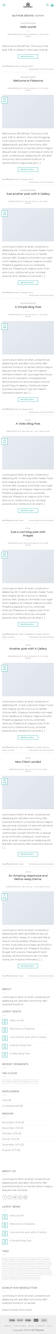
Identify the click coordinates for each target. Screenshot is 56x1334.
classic (12, 1259)
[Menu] (4, 4)
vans (5, 1278)
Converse (22, 1259)
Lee (48, 1264)
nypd (19, 1268)
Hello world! (28, 27)
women (11, 637)
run (16, 1273)
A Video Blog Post (28, 423)
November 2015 (11, 1128)
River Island (43, 1268)
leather (40, 1264)
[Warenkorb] (52, 5)
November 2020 (11, 1122)
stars (30, 1273)
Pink (34, 1268)
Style (28, 420)
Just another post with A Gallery (28, 193)
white (26, 1278)
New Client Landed (28, 761)
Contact (40, 1326)
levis (5, 1268)
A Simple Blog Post (28, 307)
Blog (31, 1326)
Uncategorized (28, 23)
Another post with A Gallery (28, 648)
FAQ (49, 1326)
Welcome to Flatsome (28, 80)
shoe (23, 1273)
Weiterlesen (28, 56)
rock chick (7, 1273)
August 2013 (9, 1150)
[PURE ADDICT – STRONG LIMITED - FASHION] (28, 5)
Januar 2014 (9, 1139)
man (12, 1268)
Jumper (31, 1264)
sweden (39, 1273)
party (26, 1268)
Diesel (33, 1259)
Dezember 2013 (11, 1144)
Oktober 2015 (10, 1133)
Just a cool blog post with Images (28, 533)
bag (5, 1259)
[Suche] (47, 5)
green (46, 1259)
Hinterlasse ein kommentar (41, 69)
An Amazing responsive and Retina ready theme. (28, 877)
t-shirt (48, 1273)
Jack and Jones (10, 1264)
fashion (46, 634)
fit (39, 1259)
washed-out (15, 1278)
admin (39, 15)
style (4, 637)
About (8, 1326)
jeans (22, 1264)
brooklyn (38, 634)
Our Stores (19, 1326)
